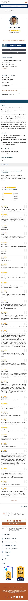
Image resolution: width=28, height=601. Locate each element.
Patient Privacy (17, 590)
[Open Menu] (25, 1)
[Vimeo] (19, 597)
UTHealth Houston (15, 587)
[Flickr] (22, 597)
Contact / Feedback (5, 590)
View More (14, 500)
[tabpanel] (14, 133)
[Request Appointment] (14, 45)
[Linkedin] (14, 597)
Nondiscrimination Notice (20, 591)
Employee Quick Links (12, 591)
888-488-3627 (14, 524)
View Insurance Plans (9, 90)
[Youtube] (17, 597)
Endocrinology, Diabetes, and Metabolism (14, 40)
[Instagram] (8, 597)
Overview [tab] (3, 101)
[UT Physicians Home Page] (5, 11)
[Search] (2, 6)
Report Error (11, 590)
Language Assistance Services (14, 592)
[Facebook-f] (6, 597)
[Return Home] (8, 2)
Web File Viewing (23, 590)
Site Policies (5, 591)
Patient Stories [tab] (4, 164)
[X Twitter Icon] (11, 597)
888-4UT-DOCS (14, 521)
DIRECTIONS (4, 68)
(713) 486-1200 (6, 63)
